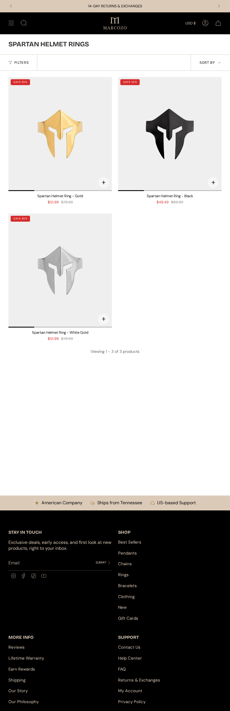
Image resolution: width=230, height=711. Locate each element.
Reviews (16, 647)
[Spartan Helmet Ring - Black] (170, 134)
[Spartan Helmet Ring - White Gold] (60, 270)
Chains (125, 564)
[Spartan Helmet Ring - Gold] (60, 134)
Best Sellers (129, 542)
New (122, 607)
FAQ (122, 669)
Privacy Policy (132, 702)
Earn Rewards (21, 669)
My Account (130, 691)
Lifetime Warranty (26, 658)
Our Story (18, 691)
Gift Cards (128, 618)
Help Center (130, 658)
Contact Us (129, 647)
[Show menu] (11, 23)
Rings (123, 575)
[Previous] (10, 6)
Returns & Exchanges (139, 680)
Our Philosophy (23, 702)
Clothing (126, 596)
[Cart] (218, 23)
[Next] (219, 6)
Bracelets (127, 586)
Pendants (127, 553)
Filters (21, 62)
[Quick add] (103, 182)
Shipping (17, 680)
